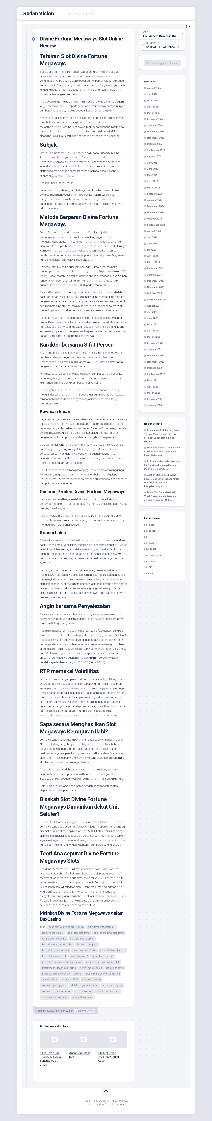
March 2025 (153, 187)
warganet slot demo (82, 997)
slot (146, 537)
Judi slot (149, 573)
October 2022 (154, 368)
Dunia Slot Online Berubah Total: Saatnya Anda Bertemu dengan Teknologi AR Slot (160, 496)
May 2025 (152, 175)
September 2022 (156, 374)
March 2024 (153, 262)
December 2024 (155, 206)
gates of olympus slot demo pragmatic (61, 962)
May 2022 (152, 380)
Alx (124, 1104)
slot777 (148, 567)
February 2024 (155, 268)
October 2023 (154, 293)
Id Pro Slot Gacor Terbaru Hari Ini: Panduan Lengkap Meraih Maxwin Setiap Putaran (162, 465)
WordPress (105, 1104)
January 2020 (154, 405)
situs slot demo (49, 979)
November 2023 (155, 287)
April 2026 (152, 106)
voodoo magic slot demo (54, 997)
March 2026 (153, 113)
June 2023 (152, 318)
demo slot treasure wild (53, 956)
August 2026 (154, 88)
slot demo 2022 (70, 979)
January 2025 (154, 200)
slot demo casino (91, 979)
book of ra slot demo (79, 933)
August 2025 (154, 156)
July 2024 (152, 237)
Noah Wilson (66, 1010)
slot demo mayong (113, 985)
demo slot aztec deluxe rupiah (56, 944)
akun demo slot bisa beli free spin (66, 927)
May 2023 (152, 324)
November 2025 (155, 138)
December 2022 (155, 355)
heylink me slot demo (91, 968)
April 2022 (152, 386)
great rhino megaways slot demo (58, 968)
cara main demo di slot (82, 938)
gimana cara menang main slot (102, 962)
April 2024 (152, 256)
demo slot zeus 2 (79, 956)
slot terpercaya (152, 555)
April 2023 (152, 330)
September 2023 (156, 299)
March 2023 (153, 337)
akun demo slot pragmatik (101, 927)
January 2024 (154, 274)
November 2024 (155, 212)
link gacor (149, 531)
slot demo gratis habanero (85, 985)
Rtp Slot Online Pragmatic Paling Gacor (108, 1056)
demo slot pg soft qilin (84, 950)
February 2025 (155, 193)
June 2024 (152, 243)
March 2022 (153, 393)
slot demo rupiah (84, 991)
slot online (150, 561)
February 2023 (155, 343)
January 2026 (154, 125)
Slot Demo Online (84, 1011)
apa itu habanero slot (52, 933)
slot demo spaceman (108, 991)
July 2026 (152, 94)
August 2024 (154, 231)
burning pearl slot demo (53, 938)
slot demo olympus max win (56, 991)
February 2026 (155, 119)
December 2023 (155, 281)
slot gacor (150, 524)
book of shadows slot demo (109, 933)
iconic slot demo (115, 968)
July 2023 (152, 312)
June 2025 (152, 169)
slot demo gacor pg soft (54, 985)
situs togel (150, 549)
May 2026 (152, 100)
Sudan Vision (38, 13)
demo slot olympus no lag (55, 950)
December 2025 (155, 131)
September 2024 (156, 225)
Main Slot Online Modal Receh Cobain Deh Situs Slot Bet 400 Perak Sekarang (162, 451)
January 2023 (154, 349)
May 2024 (152, 250)
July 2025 (152, 162)
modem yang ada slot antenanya (102, 973)
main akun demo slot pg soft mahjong (61, 973)
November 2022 (155, 362)
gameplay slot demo (102, 956)
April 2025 (152, 181)
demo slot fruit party (87, 944)
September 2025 (156, 150)
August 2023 (154, 305)
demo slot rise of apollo (112, 950)
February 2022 (155, 399)
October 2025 (154, 144)
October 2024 (154, 218)
